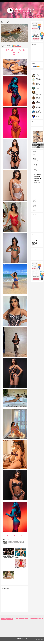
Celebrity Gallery (34, 243)
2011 (33, 210)
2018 (33, 201)
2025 (33, 155)
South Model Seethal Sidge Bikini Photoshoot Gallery (38, 83)
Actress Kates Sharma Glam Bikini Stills (37, 187)
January (35, 173)
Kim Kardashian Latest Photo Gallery (37, 176)
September (35, 164)
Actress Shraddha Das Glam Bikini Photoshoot (37, 193)
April (34, 169)
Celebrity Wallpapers (35, 240)
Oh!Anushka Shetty (34, 242)
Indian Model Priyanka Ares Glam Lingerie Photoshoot (15, 52)
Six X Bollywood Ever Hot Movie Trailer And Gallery (38, 102)
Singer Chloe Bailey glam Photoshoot (37, 174)
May (34, 168)
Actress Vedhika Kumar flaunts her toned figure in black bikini (38, 111)
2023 (33, 158)
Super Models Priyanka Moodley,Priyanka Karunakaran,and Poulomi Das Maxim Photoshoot (8, 557)
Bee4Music (33, 244)
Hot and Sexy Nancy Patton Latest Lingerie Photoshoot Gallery (38, 92)
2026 (33, 154)
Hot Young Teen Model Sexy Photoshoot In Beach (38, 75)
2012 (33, 209)
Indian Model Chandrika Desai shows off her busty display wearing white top (38, 107)
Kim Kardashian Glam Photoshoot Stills (37, 180)
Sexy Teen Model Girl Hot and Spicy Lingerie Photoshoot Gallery (38, 79)
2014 (33, 206)
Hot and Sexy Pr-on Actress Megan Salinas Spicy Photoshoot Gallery (38, 116)
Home (15, 613)
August (35, 165)
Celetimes (33, 241)
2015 (33, 205)
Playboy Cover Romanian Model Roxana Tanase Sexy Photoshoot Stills (37, 98)
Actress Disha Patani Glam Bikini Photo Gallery (37, 189)
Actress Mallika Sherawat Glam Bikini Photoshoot (37, 195)
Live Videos (33, 245)
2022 (33, 159)
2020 (33, 199)
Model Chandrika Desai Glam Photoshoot (37, 191)
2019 (33, 200)
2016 (33, 204)
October (35, 163)
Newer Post (3, 613)
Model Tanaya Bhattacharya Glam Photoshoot (38, 88)
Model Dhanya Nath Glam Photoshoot (37, 185)
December (35, 160)
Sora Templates (41, 639)
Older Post (26, 613)
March (35, 170)
